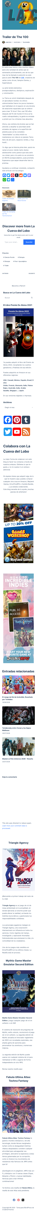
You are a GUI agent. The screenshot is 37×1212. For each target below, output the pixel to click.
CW (22, 78)
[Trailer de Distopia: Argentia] (9, 194)
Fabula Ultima (27, 1188)
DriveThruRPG (15, 484)
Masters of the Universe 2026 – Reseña (17, 759)
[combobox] (16, 298)
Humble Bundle (27, 484)
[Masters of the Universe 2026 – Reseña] (18, 746)
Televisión (26, 42)
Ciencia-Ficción (9, 257)
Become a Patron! (18, 286)
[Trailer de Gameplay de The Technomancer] (9, 207)
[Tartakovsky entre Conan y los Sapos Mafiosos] (18, 715)
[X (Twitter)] (23, 1200)
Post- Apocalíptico (20, 261)
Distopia (21, 257)
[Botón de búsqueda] (32, 298)
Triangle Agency (8, 905)
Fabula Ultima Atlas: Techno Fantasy (16, 1138)
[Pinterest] (18, 1200)
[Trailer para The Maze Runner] (24, 194)
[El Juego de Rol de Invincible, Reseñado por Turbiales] (18, 684)
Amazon (23, 481)
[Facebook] (14, 1200)
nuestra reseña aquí (15, 1069)
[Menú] (34, 15)
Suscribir (29, 242)
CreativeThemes (8, 1210)
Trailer (6, 265)
